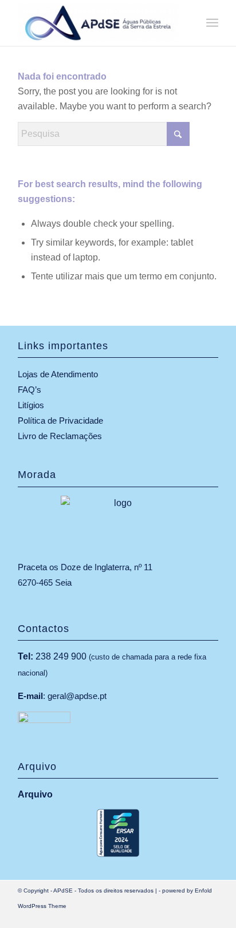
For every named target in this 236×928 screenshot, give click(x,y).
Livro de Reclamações (60, 436)
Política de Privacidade (60, 420)
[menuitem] (212, 23)
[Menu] (212, 23)
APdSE (63, 890)
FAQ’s (29, 389)
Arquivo (35, 794)
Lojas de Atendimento (58, 374)
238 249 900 (61, 656)
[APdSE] (98, 23)
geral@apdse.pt (77, 696)
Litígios (31, 405)
